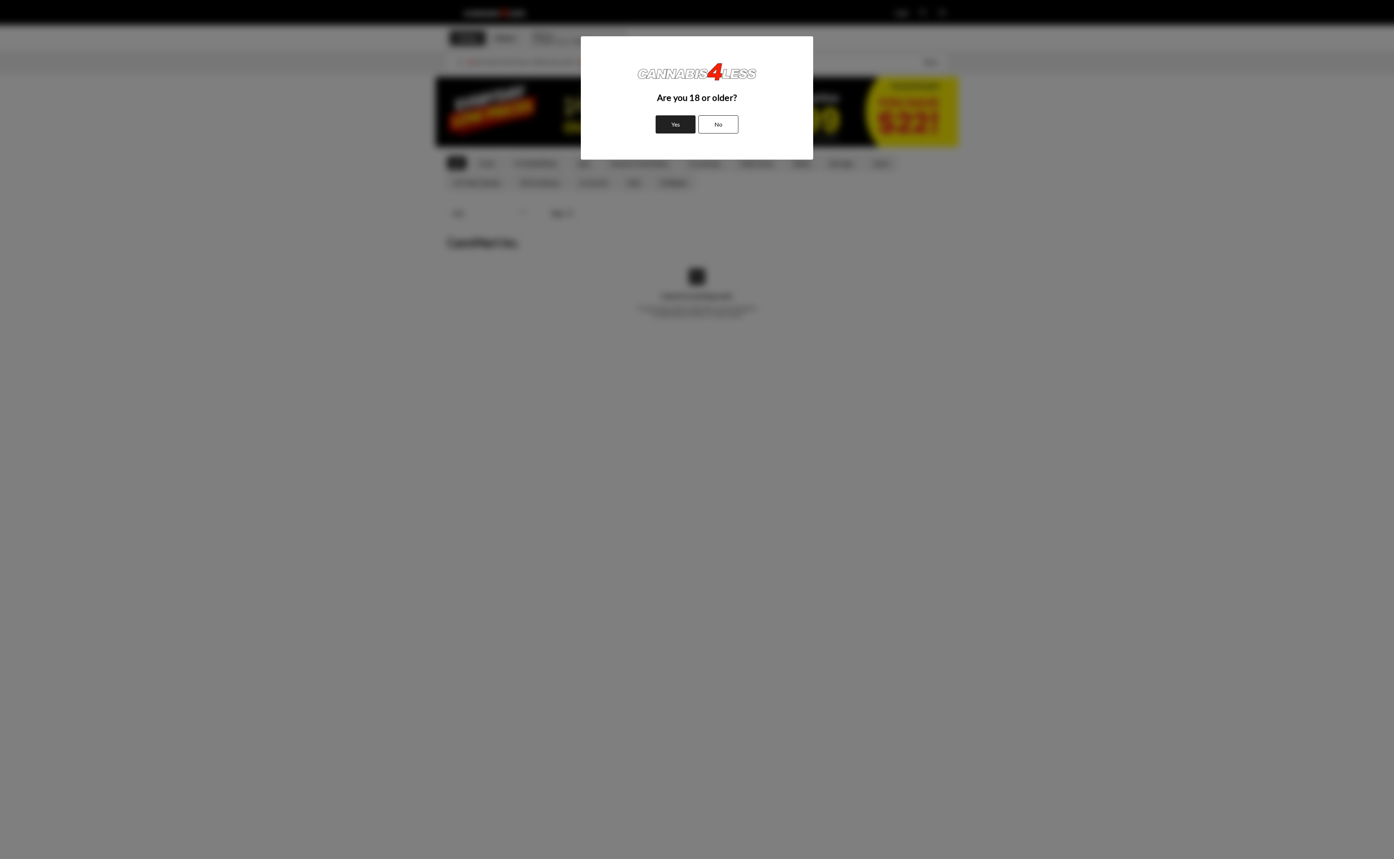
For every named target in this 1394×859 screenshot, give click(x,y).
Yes (675, 124)
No (718, 124)
